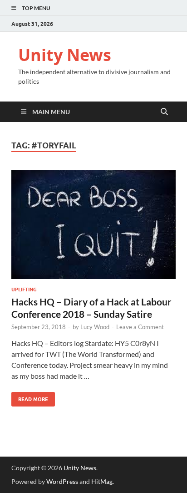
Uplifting (24, 289)
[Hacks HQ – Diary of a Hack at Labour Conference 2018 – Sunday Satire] (93, 225)
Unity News (64, 55)
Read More (29, 397)
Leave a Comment (140, 326)
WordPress (62, 481)
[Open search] (164, 112)
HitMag (102, 481)
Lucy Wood (94, 326)
